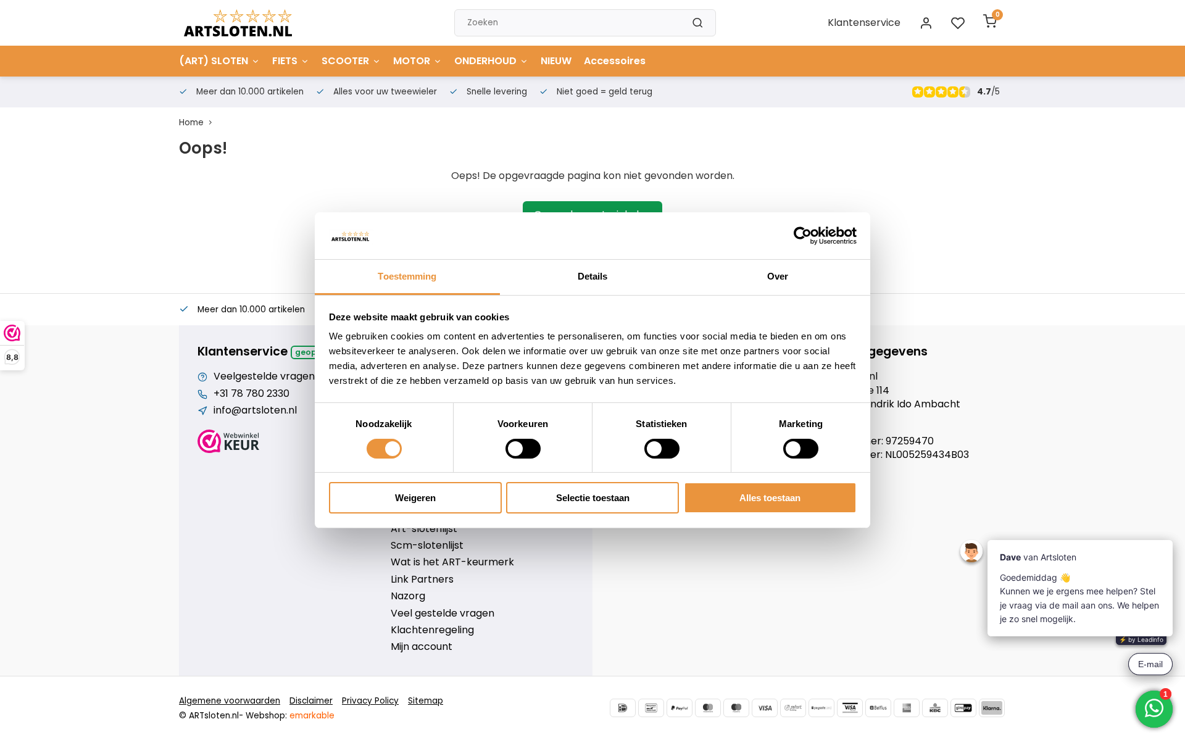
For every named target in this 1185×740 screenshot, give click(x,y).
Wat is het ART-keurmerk (452, 562)
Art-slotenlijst (424, 529)
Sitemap (425, 701)
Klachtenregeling (432, 630)
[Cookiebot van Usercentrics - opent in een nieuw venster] (803, 236)
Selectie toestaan (593, 498)
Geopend (314, 352)
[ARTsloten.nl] (238, 22)
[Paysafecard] (821, 708)
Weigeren (415, 498)
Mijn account (421, 647)
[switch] (523, 449)
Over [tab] (777, 276)
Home (191, 122)
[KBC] (935, 708)
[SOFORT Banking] (793, 708)
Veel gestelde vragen (442, 613)
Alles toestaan (769, 498)
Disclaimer (311, 701)
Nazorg (408, 596)
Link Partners (422, 579)
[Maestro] (736, 708)
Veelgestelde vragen (264, 376)
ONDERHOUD (485, 61)
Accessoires (615, 61)
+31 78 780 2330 (251, 394)
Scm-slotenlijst (427, 545)
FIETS (284, 61)
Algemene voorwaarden (229, 701)
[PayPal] (679, 708)
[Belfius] (878, 708)
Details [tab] (593, 276)
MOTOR (411, 61)
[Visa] (765, 708)
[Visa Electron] (850, 708)
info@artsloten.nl (255, 410)
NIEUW (556, 61)
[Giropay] (963, 708)
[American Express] (907, 708)
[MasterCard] (708, 708)
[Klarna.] (992, 708)
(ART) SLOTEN (213, 61)
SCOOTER (345, 61)
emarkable (312, 715)
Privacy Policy (370, 701)
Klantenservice (864, 22)
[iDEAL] (623, 708)
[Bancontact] (651, 708)
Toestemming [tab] (407, 276)
